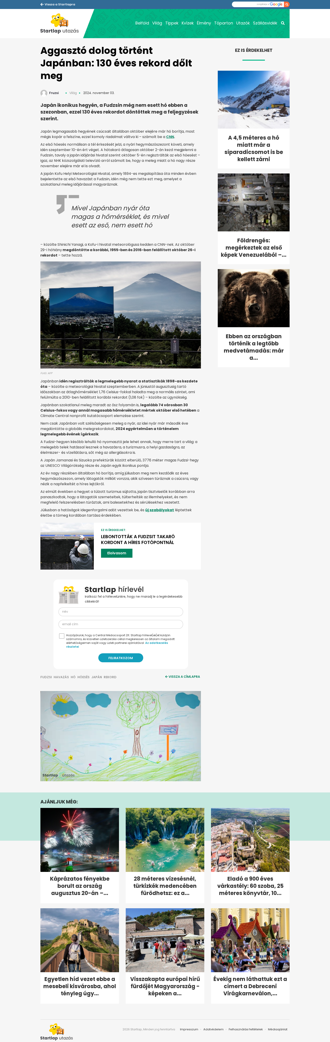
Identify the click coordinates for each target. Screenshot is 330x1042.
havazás (61, 677)
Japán (96, 677)
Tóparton (223, 23)
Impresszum (189, 1029)
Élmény (204, 23)
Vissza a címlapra (184, 676)
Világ (157, 23)
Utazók (243, 23)
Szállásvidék (265, 23)
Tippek (171, 23)
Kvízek (188, 23)
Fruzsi (54, 93)
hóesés (83, 677)
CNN (170, 136)
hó (73, 677)
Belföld (142, 23)
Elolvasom (116, 553)
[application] (120, 736)
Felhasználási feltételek (246, 1029)
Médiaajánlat (277, 1029)
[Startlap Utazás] (61, 23)
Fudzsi (46, 677)
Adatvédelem (213, 1029)
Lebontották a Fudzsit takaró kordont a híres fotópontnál (138, 539)
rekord (110, 677)
